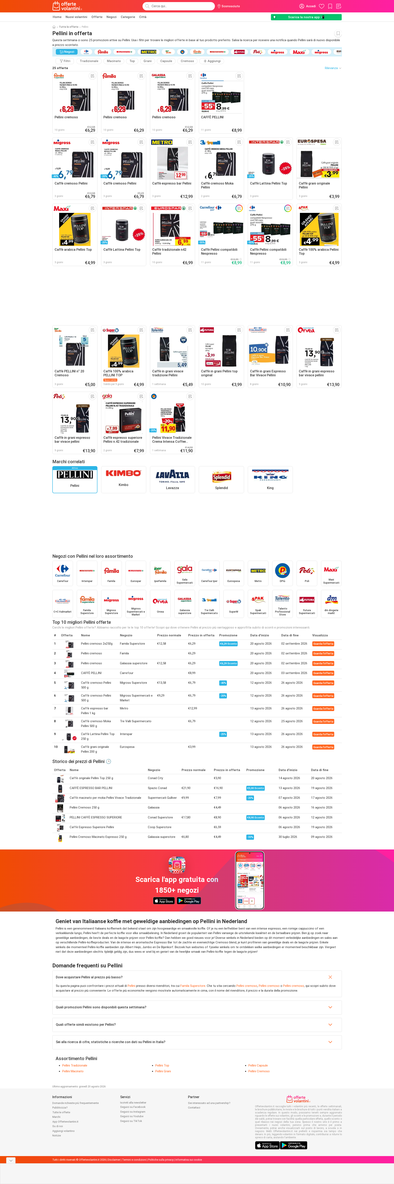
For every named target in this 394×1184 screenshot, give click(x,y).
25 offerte (60, 68)
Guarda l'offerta (323, 643)
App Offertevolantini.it (65, 1121)
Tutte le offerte (68, 26)
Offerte (96, 17)
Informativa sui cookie (188, 1159)
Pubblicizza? (60, 1107)
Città (142, 17)
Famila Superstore (192, 986)
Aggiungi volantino (63, 1130)
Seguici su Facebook (133, 1106)
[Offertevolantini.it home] (67, 6)
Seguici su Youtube (131, 1116)
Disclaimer (114, 1159)
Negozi (112, 17)
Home (57, 17)
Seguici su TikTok (131, 1121)
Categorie (128, 17)
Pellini (131, 986)
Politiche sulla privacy (161, 1159)
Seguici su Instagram (132, 1111)
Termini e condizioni (134, 1159)
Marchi (56, 1116)
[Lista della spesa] (338, 6)
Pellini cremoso (246, 986)
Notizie (56, 1135)
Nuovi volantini (76, 17)
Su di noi (57, 1126)
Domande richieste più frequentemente (75, 1103)
